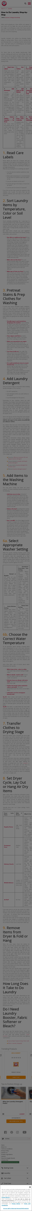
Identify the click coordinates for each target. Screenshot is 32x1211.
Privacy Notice (6, 1197)
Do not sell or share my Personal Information (16, 1208)
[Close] (30, 1187)
